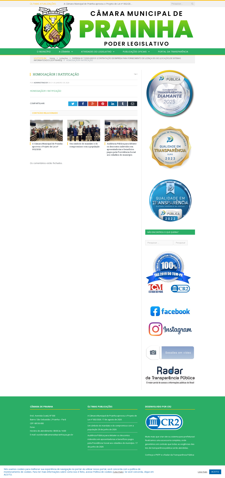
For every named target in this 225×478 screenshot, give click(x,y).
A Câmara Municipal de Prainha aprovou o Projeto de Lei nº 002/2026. (47, 146)
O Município (44, 51)
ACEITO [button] (215, 471)
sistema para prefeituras (182, 436)
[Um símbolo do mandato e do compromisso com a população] (83, 130)
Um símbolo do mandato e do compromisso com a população (95, 3)
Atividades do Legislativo (96, 51)
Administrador (41, 82)
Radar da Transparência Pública (179, 454)
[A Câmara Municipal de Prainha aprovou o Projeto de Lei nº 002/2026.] (46, 130)
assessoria (166, 440)
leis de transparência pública (158, 448)
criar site (164, 436)
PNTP (158, 454)
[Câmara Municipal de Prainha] (112, 27)
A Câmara (64, 51)
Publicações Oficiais (135, 51)
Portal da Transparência (173, 51)
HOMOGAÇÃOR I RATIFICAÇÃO (45, 90)
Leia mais (118, 471)
